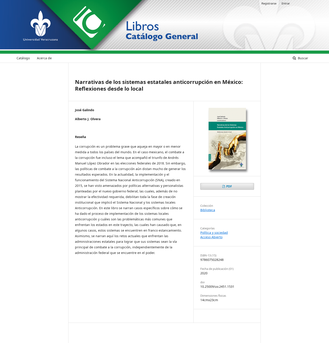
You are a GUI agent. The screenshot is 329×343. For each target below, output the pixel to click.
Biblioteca (207, 210)
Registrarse (268, 3)
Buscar (302, 58)
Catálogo (23, 58)
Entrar (286, 3)
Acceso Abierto (211, 237)
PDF (229, 186)
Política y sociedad (214, 232)
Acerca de (44, 58)
